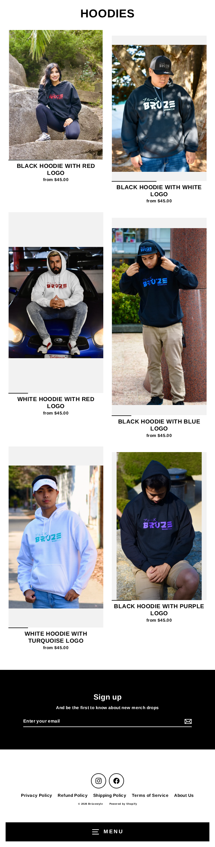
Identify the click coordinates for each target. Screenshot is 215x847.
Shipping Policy (109, 795)
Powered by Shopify (123, 803)
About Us (184, 795)
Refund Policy (73, 795)
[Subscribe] (187, 721)
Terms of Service (150, 795)
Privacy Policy (36, 795)
